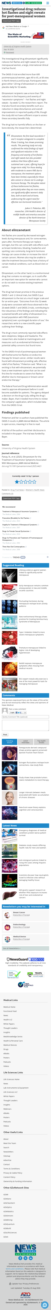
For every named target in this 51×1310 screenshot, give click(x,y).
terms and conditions (15, 1269)
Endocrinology (19, 924)
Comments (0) (7, 493)
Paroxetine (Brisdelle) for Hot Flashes (15, 518)
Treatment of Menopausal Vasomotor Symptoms (19, 511)
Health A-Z (7, 1019)
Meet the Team (9, 1143)
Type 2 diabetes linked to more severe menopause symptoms (32, 633)
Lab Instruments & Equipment (15, 1088)
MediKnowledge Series (12, 1036)
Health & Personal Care (13, 1041)
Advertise (7, 1160)
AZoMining (7, 1220)
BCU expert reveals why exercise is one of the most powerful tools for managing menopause (33, 681)
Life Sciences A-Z (10, 1092)
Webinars (7, 1109)
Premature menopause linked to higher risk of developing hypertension (32, 650)
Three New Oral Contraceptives (13, 547)
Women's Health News (35, 490)
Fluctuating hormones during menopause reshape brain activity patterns (33, 603)
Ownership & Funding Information (17, 1181)
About (5, 1139)
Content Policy (9, 1177)
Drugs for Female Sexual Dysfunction (15, 531)
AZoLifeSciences (10, 1232)
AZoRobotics (8, 1211)
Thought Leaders (10, 1028)
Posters (6, 1058)
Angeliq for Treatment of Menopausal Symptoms (19, 525)
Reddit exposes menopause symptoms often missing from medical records (31, 665)
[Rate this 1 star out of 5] (17, 481)
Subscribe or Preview (21, 915)
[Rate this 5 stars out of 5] (34, 481)
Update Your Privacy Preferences (25, 1284)
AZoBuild (7, 1228)
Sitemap (6, 1156)
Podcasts (7, 1062)
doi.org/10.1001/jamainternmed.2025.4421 (22, 466)
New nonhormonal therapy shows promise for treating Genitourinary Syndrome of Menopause (33, 619)
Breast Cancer (19, 912)
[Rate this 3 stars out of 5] (25, 481)
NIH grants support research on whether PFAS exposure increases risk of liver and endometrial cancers (33, 894)
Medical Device (19, 936)
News (5, 1015)
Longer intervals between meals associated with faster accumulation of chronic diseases (34, 795)
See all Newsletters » (11, 948)
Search (6, 1147)
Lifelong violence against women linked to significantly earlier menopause (32, 572)
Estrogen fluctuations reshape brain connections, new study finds (34, 763)
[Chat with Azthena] (45, 1305)
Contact (6, 1164)
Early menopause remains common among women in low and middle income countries (33, 588)
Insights (6, 1032)
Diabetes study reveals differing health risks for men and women (32, 846)
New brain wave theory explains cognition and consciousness (32, 808)
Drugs (5, 1049)
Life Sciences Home (11, 1079)
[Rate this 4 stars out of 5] (30, 481)
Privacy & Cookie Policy (12, 1173)
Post (5, 734)
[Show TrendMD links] (48, 557)
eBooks (6, 1053)
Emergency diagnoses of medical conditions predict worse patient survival (32, 832)
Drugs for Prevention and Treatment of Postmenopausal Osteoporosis (22, 539)
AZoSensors (8, 1215)
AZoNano (7, 1199)
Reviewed (10, 52)
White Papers (8, 1024)
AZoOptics (7, 1207)
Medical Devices (10, 1045)
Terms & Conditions (11, 1168)
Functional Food (10, 1011)
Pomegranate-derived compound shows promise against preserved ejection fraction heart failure (33, 750)
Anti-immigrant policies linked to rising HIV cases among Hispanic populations (32, 862)
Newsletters (8, 1152)
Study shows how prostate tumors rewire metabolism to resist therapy (34, 778)
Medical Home (9, 1007)
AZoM (5, 1194)
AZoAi (5, 1237)
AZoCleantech (9, 1203)
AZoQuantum (8, 1224)
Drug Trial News (17, 490)
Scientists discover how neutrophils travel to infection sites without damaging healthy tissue (34, 877)
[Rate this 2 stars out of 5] (21, 481)
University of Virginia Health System (17, 46)
